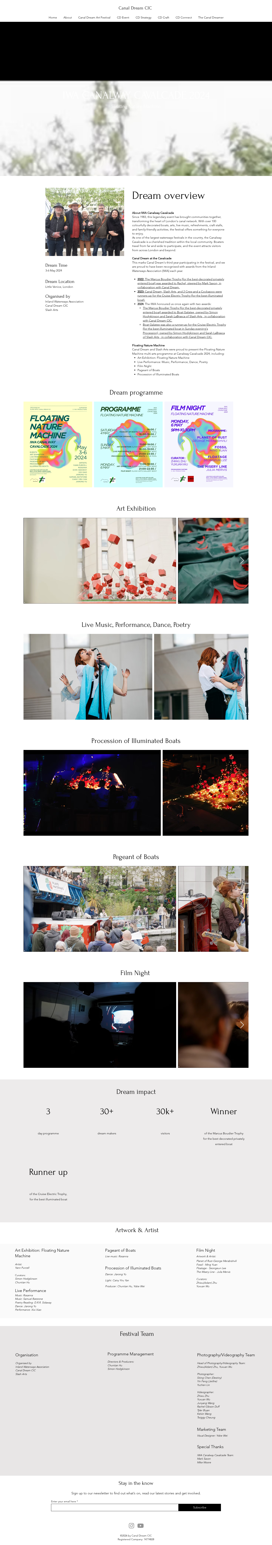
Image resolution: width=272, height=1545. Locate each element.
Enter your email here (63, 1501)
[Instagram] (131, 1525)
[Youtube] (140, 1525)
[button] (67, 17)
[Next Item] (242, 560)
